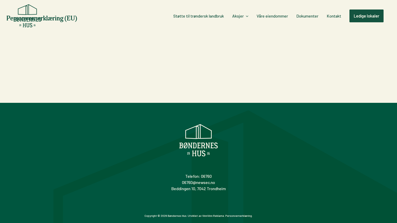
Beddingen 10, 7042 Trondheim (198, 188)
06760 (206, 176)
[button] (246, 16)
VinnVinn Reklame (213, 215)
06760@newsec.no (198, 182)
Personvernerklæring (238, 215)
